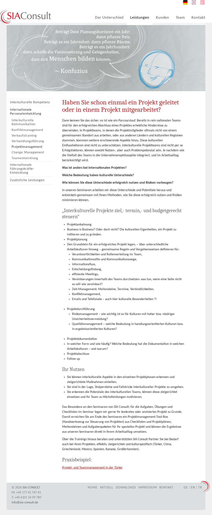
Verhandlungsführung (28, 141)
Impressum (147, 487)
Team (180, 18)
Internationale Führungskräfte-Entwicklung (22, 168)
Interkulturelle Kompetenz (30, 102)
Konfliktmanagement (27, 130)
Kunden (162, 18)
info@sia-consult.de (25, 502)
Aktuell (106, 487)
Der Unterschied (109, 18)
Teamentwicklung (25, 158)
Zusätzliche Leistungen (27, 180)
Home (93, 487)
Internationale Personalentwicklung (25, 111)
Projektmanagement (27, 147)
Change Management (28, 152)
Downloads (126, 487)
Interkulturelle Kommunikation (23, 122)
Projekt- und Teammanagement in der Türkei (92, 467)
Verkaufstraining (24, 135)
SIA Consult (31, 487)
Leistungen (139, 18)
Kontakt (198, 18)
